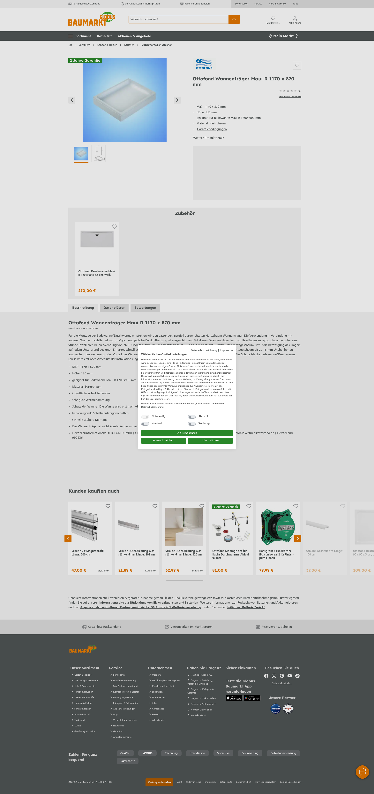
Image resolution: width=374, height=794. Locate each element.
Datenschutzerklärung (204, 350)
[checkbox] (145, 417)
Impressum (226, 350)
